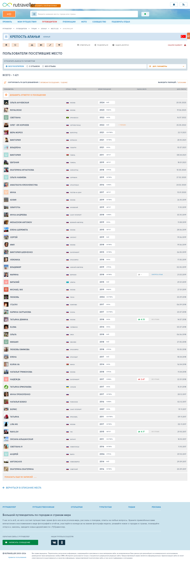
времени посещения (49, 82)
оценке (64, 82)
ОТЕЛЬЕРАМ (77, 507)
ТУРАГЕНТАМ (105, 507)
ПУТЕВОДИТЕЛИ (49, 21)
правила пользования (17, 557)
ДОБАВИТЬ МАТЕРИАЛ (45, 6)
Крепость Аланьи (25, 36)
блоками (182, 82)
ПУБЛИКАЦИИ (69, 21)
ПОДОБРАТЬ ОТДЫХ (121, 21)
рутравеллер (7, 29)
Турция (34, 29)
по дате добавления (23, 82)
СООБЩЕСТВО (99, 21)
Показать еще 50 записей (19, 476)
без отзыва (50, 66)
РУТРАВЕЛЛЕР (9, 507)
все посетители (16, 66)
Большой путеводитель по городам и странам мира (37, 515)
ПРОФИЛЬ (7, 21)
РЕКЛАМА (156, 507)
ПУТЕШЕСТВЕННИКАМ (43, 507)
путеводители (21, 29)
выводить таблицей (167, 82)
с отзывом (34, 66)
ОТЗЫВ (157, 274)
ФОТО (84, 21)
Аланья (44, 29)
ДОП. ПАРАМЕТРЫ (159, 66)
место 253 (54, 29)
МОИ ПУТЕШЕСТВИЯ (27, 21)
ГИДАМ (131, 507)
